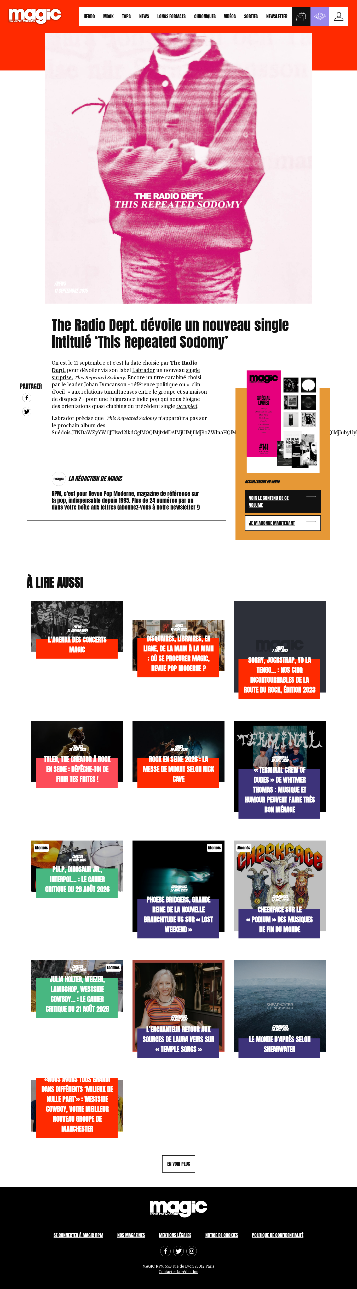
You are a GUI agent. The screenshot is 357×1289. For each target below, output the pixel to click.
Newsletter (276, 16)
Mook (108, 16)
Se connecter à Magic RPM (78, 1235)
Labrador (143, 370)
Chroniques (205, 16)
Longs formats (171, 16)
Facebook (26, 397)
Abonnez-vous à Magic (319, 16)
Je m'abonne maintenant (272, 523)
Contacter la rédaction (178, 1272)
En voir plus (178, 1163)
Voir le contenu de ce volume (269, 501)
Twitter (26, 411)
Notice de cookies (221, 1235)
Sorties (251, 16)
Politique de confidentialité (277, 1235)
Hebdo (89, 16)
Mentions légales (175, 1235)
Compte (338, 16)
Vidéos (230, 16)
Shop (301, 16)
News (144, 16)
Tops (126, 16)
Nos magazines (131, 1235)
